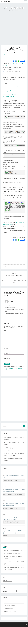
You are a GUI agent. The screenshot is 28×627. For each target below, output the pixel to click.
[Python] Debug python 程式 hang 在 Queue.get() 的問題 (14, 281)
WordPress (17, 624)
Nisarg (25, 624)
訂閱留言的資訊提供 (8, 608)
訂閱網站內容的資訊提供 (9, 605)
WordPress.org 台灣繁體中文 (10, 611)
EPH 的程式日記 (5, 1)
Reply (6, 316)
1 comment (21, 54)
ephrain (15, 54)
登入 (5, 602)
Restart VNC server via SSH (8, 96)
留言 (5, 330)
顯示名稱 (6, 348)
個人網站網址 (7, 358)
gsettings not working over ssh (9, 94)
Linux (5, 266)
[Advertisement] (14, 30)
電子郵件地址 (7, 353)
